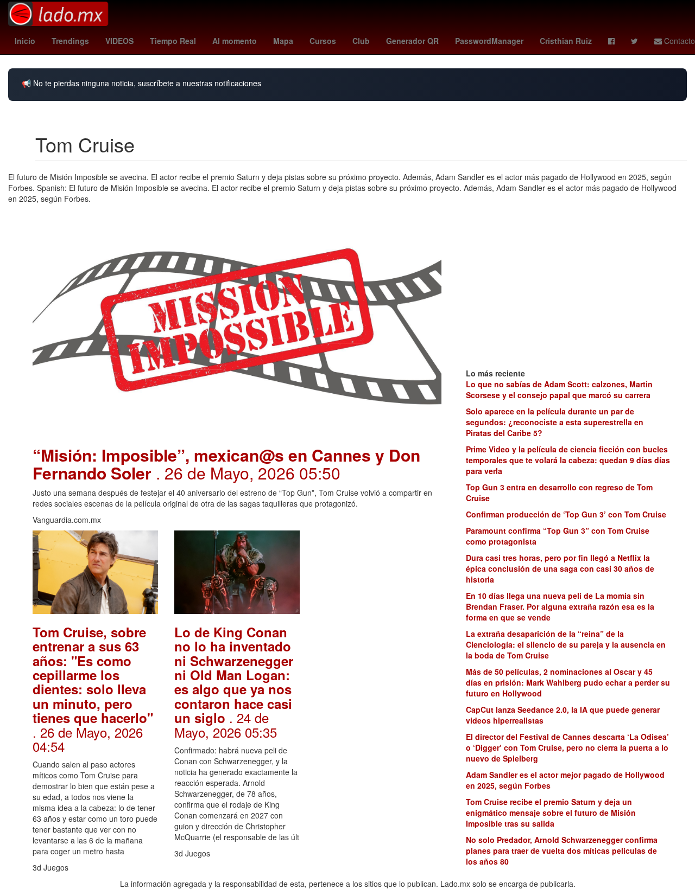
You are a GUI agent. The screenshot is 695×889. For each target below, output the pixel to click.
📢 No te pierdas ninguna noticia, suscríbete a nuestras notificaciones (141, 83)
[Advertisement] (378, 693)
